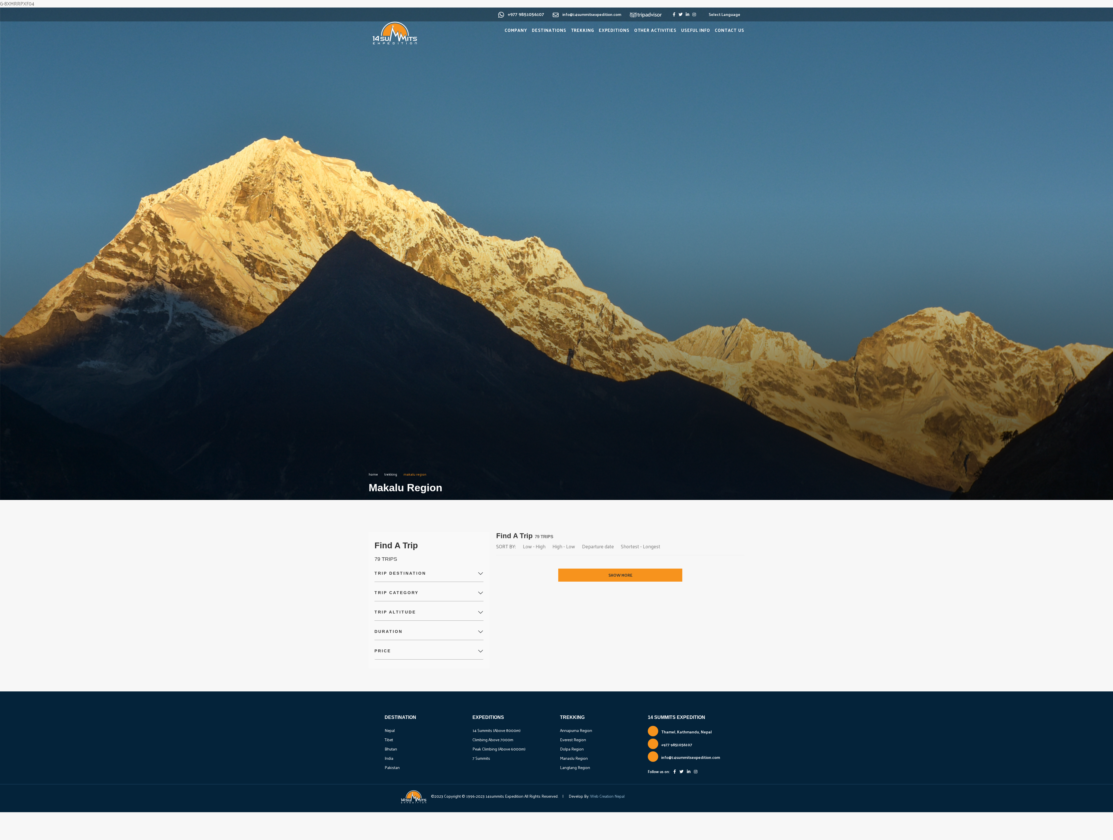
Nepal (390, 730)
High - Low (563, 546)
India (389, 758)
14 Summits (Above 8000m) (496, 730)
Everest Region (573, 739)
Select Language (724, 14)
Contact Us (729, 30)
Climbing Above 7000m (492, 739)
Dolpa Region (572, 749)
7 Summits (481, 758)
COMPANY (516, 30)
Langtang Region (575, 767)
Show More (620, 575)
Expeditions (614, 30)
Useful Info (695, 30)
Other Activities (655, 30)
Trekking (582, 30)
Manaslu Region (574, 758)
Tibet (389, 739)
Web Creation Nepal (607, 796)
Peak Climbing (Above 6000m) (498, 749)
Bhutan (391, 749)
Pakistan (392, 767)
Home (373, 474)
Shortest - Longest (640, 546)
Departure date (598, 546)
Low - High (534, 546)
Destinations (549, 30)
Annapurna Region (576, 730)
